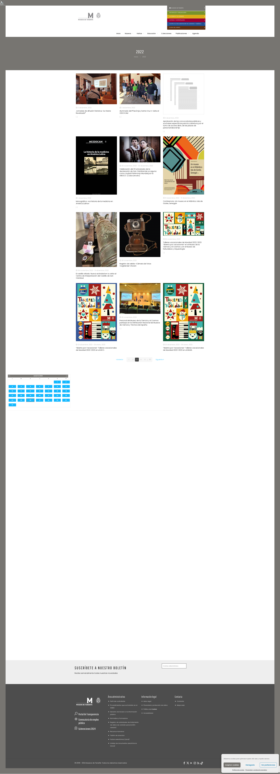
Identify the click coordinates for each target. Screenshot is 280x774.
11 (21, 391)
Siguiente (159, 359)
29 (57, 400)
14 (48, 391)
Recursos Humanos (117, 731)
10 (12, 391)
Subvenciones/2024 (87, 728)
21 (48, 395)
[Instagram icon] (194, 763)
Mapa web (181, 705)
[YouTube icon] (191, 763)
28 (48, 400)
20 (39, 395)
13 (39, 391)
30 (150, 359)
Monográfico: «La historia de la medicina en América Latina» (94, 202)
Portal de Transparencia (88, 714)
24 (12, 400)
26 (30, 400)
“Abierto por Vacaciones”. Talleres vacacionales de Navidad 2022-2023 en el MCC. (96, 349)
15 (57, 391)
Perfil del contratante (117, 701)
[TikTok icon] (201, 763)
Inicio (136, 57)
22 (57, 395)
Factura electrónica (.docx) (119, 739)
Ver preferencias (268, 765)
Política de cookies (238, 770)
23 (66, 395)
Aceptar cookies (232, 765)
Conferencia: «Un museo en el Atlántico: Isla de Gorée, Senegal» (183, 202)
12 (30, 391)
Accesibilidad (148, 713)
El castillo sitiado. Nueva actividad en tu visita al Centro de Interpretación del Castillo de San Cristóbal (96, 275)
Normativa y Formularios (119, 718)
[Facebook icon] (184, 763)
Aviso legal (147, 701)
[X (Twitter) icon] (187, 763)
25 (21, 400)
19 (30, 395)
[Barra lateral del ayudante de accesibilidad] (2, 2)
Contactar (180, 701)
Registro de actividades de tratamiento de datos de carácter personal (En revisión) (124, 725)
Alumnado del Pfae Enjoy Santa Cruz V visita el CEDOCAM (139, 112)
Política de (150, 709)
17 (12, 395)
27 (39, 400)
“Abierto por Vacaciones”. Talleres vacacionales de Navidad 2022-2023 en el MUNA (183, 349)
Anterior (120, 359)
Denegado (250, 765)
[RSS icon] (198, 763)
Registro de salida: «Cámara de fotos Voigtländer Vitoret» (135, 264)
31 (12, 405)
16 (66, 391)
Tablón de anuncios (117, 735)
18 (21, 395)
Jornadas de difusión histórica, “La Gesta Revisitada (93, 112)
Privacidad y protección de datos (256, 770)
